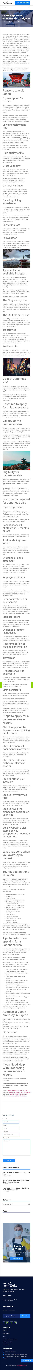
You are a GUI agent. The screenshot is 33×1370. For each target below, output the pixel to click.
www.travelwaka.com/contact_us (17, 1090)
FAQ (4, 1336)
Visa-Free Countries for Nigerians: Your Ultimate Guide (16, 1189)
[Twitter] (7, 1322)
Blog (5, 22)
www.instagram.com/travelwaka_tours (20, 1092)
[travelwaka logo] (8, 2)
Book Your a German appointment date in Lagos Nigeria (16, 1181)
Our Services (6, 1333)
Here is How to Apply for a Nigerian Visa (16, 1173)
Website (5, 1131)
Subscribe (25, 1316)
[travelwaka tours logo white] (10, 1284)
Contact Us (6, 1344)
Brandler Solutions (22, 1365)
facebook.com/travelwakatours (18, 1094)
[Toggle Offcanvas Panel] (29, 7)
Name (5, 1118)
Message (6, 1138)
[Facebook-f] (4, 1322)
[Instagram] (11, 1322)
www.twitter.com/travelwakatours (17, 1096)
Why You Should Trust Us (10, 1339)
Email (5, 1125)
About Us (5, 1330)
